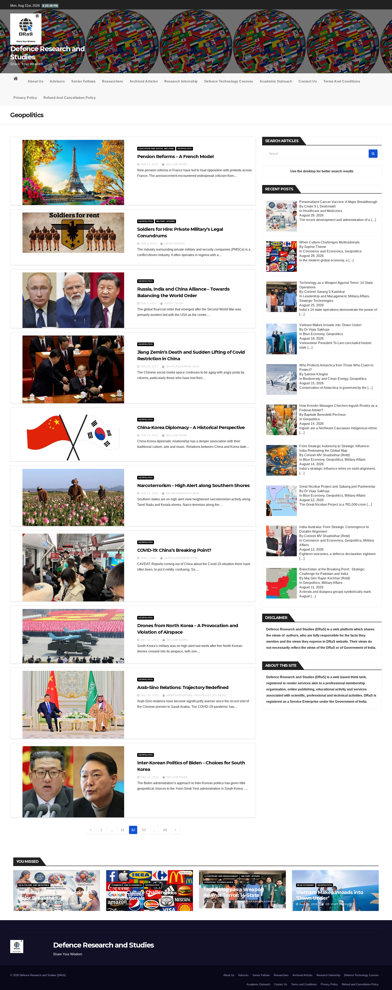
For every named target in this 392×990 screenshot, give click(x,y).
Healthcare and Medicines (322, 211)
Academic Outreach (276, 81)
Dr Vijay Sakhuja (338, 904)
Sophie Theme (150, 904)
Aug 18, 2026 (309, 904)
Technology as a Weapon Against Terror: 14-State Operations (233, 895)
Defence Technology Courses (228, 81)
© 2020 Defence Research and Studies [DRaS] (38, 975)
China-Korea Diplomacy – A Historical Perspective (191, 427)
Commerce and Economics (323, 251)
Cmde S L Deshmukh (61, 904)
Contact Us (307, 81)
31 (122, 830)
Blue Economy (313, 334)
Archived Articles (144, 81)
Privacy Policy (25, 97)
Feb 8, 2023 (149, 243)
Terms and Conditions (341, 81)
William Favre (176, 164)
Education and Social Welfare (156, 148)
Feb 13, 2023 (149, 164)
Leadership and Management (324, 296)
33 (144, 830)
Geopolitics (184, 148)
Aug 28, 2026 (123, 904)
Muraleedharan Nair (182, 366)
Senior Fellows (83, 81)
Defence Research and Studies (47, 53)
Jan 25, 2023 (149, 366)
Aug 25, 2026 (216, 901)
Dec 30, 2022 (150, 695)
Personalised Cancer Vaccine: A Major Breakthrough (54, 895)
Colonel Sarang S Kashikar (254, 901)
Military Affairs (165, 221)
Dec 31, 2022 (150, 640)
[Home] (17, 79)
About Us (35, 81)
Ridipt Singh (173, 303)
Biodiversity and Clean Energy (325, 378)
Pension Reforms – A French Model (175, 156)
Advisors (57, 81)
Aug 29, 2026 (30, 904)
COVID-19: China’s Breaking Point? (174, 550)
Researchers (112, 81)
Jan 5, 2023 (149, 558)
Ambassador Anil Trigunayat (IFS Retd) (196, 695)
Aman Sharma (174, 243)
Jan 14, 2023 (149, 493)
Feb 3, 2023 (149, 303)
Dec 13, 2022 (150, 777)
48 (165, 830)
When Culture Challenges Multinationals (141, 895)
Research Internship (181, 81)
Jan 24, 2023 (149, 435)
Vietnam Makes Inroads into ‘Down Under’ (329, 895)
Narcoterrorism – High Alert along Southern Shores (193, 485)
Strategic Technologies (316, 300)
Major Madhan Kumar (182, 493)
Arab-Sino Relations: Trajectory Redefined (182, 687)
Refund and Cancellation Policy (69, 97)
